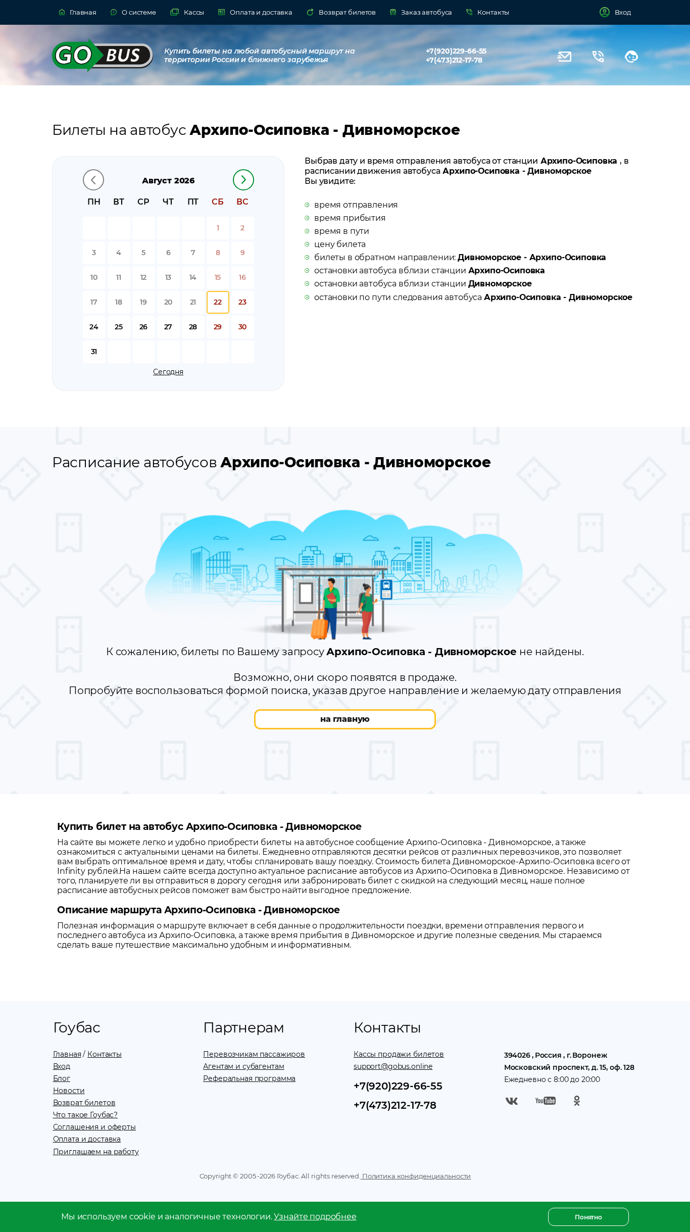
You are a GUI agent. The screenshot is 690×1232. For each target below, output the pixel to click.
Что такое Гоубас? (85, 1114)
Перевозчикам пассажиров (254, 1054)
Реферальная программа (249, 1078)
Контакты (104, 1054)
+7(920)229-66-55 (456, 51)
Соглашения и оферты (94, 1126)
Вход (61, 1066)
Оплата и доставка (87, 1139)
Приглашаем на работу (96, 1151)
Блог (61, 1078)
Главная (67, 1054)
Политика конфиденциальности (416, 1176)
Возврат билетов (84, 1102)
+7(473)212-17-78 (454, 60)
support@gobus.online (393, 1066)
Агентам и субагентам (243, 1066)
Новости (69, 1090)
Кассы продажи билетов (399, 1054)
